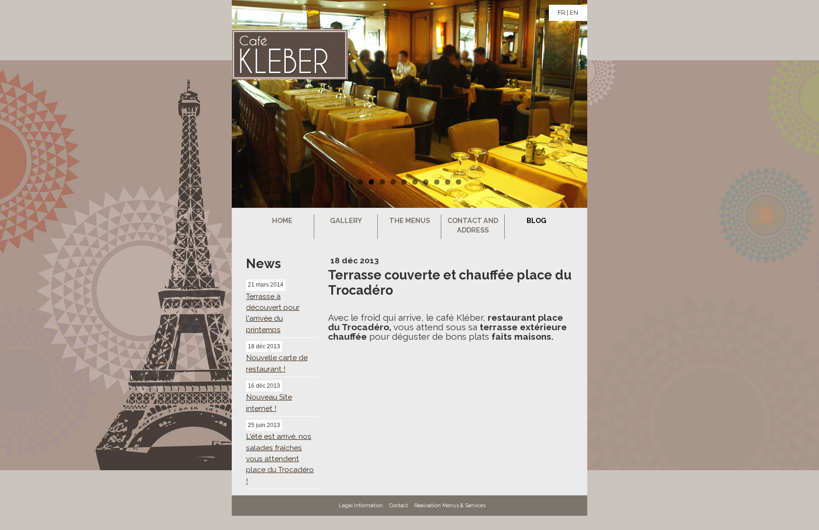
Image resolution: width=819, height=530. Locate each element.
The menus (409, 220)
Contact (398, 505)
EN (574, 12)
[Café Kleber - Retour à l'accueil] (279, 55)
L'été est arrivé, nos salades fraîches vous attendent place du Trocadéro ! (280, 458)
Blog (536, 220)
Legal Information (361, 505)
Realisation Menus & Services (449, 505)
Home (282, 220)
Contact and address (472, 225)
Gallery (346, 220)
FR (561, 12)
